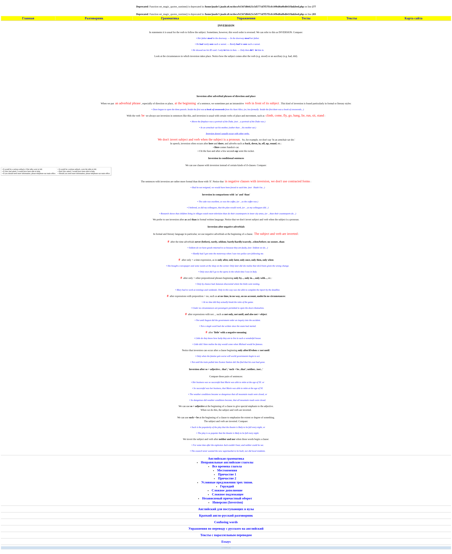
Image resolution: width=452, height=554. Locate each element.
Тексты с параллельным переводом (226, 535)
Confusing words (226, 522)
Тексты (351, 18)
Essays (226, 541)
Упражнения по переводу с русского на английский (226, 528)
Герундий (227, 486)
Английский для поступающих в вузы (226, 509)
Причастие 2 (227, 478)
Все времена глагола (227, 466)
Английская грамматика (226, 458)
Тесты (306, 18)
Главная (28, 18)
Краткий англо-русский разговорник (226, 515)
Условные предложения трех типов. (227, 482)
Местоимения (227, 470)
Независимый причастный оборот (227, 498)
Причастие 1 (227, 474)
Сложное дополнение (227, 490)
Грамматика (170, 18)
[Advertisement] (226, 74)
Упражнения (246, 18)
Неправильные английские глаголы (227, 462)
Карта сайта (413, 18)
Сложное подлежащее (227, 494)
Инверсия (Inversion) (227, 502)
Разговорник (94, 18)
